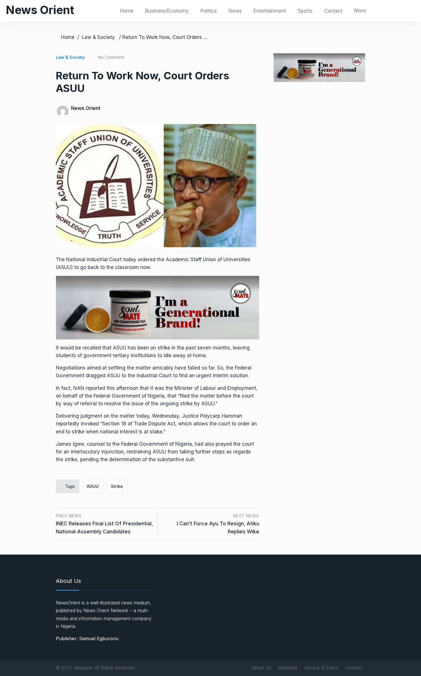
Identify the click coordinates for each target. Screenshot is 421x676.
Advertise (288, 668)
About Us (261, 668)
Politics (208, 11)
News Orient (40, 10)
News (235, 11)
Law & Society (98, 37)
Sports (305, 11)
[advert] (157, 307)
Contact (333, 11)
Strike (117, 486)
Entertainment (269, 11)
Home (126, 11)
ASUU (93, 486)
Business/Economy (167, 11)
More (360, 10)
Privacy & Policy (322, 668)
